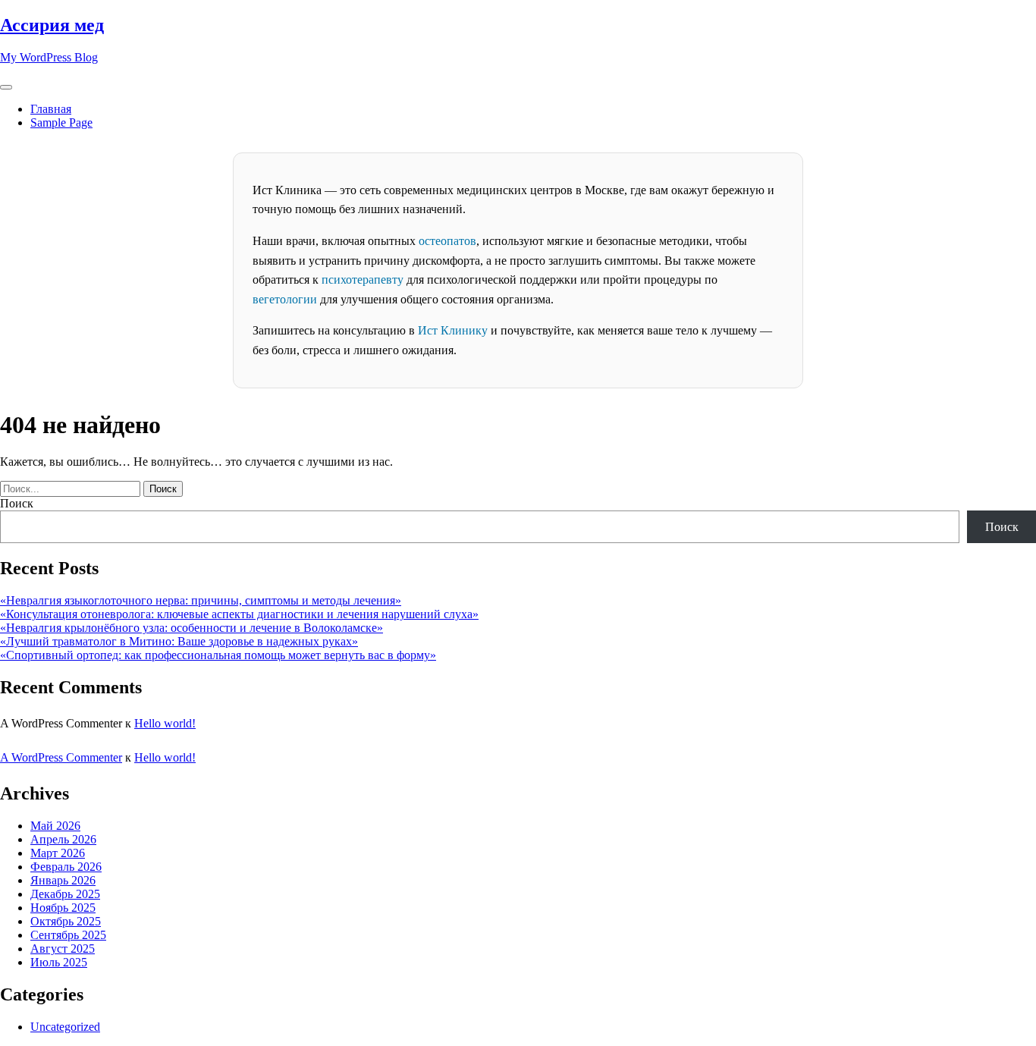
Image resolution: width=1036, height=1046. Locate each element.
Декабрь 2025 (65, 893)
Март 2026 (57, 853)
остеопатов (447, 240)
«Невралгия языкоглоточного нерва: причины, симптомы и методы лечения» (200, 600)
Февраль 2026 (66, 866)
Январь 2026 (63, 880)
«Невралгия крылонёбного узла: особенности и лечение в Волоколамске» (191, 627)
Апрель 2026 (63, 839)
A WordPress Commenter (61, 757)
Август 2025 (62, 948)
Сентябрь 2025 (68, 934)
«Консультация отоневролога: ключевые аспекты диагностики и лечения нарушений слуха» (239, 614)
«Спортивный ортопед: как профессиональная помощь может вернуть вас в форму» (218, 655)
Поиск (16, 503)
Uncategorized (65, 1026)
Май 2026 (55, 825)
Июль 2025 (58, 962)
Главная (50, 108)
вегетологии (285, 299)
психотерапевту (362, 279)
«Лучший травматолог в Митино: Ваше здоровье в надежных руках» (179, 641)
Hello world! (165, 723)
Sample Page (61, 122)
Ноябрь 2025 (63, 907)
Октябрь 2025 (65, 921)
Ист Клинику (453, 330)
